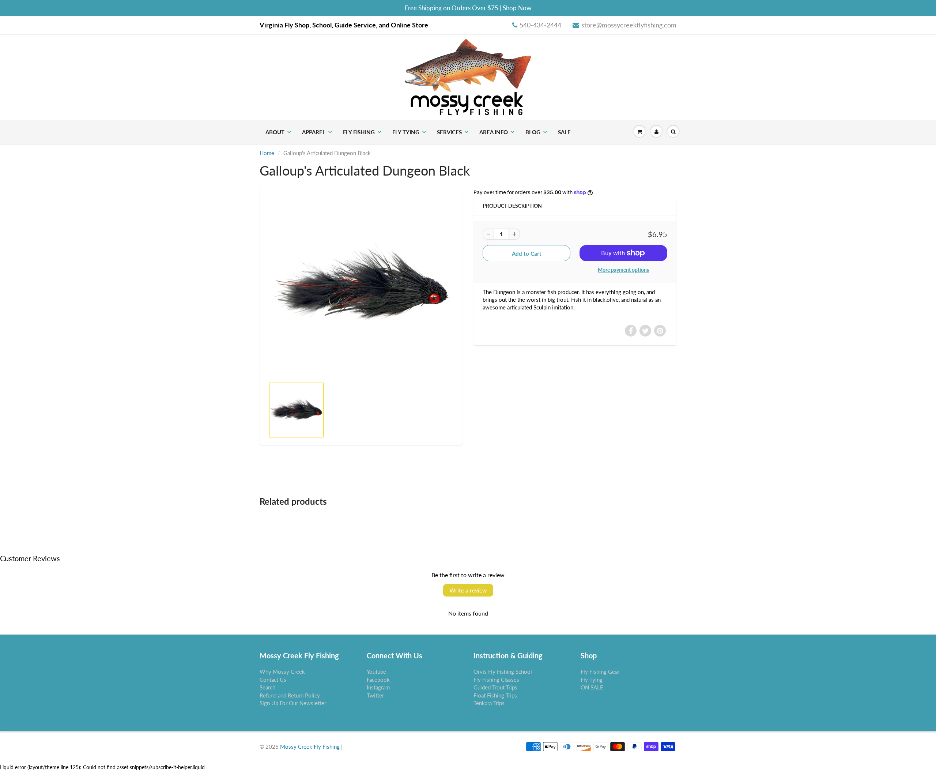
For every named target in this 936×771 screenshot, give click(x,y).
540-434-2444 (540, 25)
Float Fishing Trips (495, 695)
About (274, 132)
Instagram (378, 687)
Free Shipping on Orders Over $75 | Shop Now (468, 8)
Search (267, 687)
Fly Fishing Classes (496, 679)
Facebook (378, 679)
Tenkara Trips (489, 703)
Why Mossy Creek (282, 671)
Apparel (313, 132)
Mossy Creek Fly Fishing (310, 746)
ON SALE (592, 687)
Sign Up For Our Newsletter (293, 703)
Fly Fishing (359, 132)
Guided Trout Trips (495, 687)
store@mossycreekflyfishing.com (628, 25)
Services (449, 132)
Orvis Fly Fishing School (502, 671)
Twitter (375, 695)
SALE (564, 132)
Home (267, 153)
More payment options (623, 270)
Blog (532, 132)
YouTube (376, 671)
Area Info (493, 132)
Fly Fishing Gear (600, 671)
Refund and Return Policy (290, 695)
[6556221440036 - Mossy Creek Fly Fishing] (361, 286)
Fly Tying (405, 132)
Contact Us (273, 679)
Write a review (468, 590)
